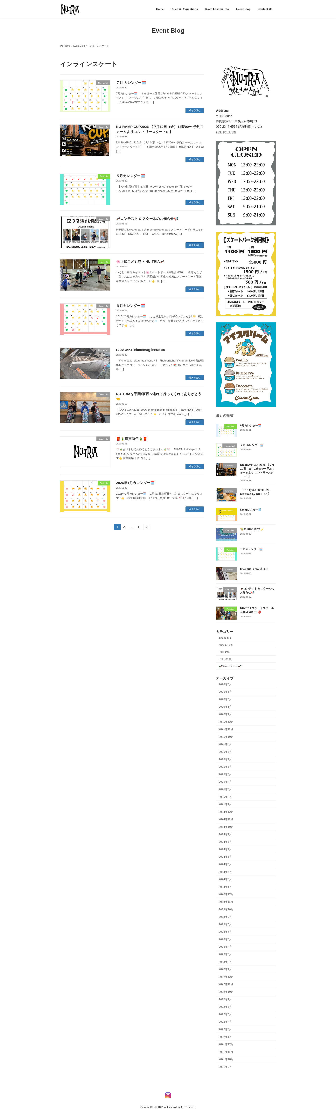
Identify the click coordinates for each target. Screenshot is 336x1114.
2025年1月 (225, 804)
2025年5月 (225, 774)
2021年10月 (226, 1059)
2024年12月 (226, 811)
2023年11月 (226, 901)
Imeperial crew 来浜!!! (254, 568)
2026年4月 (225, 699)
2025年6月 (225, 766)
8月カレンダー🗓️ (250, 425)
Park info (224, 651)
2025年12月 (226, 721)
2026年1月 (225, 714)
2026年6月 (225, 691)
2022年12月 (226, 976)
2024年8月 (225, 841)
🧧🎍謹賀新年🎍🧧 (131, 439)
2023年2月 (225, 961)
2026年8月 (225, 684)
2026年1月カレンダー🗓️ (135, 483)
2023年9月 (225, 916)
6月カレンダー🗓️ (250, 509)
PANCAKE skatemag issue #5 (140, 350)
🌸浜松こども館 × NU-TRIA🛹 (140, 262)
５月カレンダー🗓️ (130, 176)
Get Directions (226, 131)
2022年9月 (225, 999)
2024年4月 (225, 871)
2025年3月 (225, 789)
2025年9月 (225, 744)
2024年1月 (225, 886)
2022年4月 (225, 1021)
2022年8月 (225, 1006)
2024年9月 (225, 834)
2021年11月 (226, 1051)
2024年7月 (225, 849)
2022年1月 (225, 1036)
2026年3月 (225, 706)
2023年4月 (225, 946)
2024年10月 (226, 826)
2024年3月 (225, 879)
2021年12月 (226, 1044)
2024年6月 (225, 856)
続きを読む (194, 110)
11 (139, 527)
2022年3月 (225, 1029)
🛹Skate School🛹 (230, 665)
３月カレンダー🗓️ (130, 306)
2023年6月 (225, 939)
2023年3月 (225, 954)
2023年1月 (225, 969)
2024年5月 (225, 864)
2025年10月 (226, 736)
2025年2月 (225, 796)
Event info (225, 637)
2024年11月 (226, 819)
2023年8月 (225, 924)
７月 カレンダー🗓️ (131, 83)
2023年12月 (226, 894)
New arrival (226, 644)
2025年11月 (226, 729)
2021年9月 (225, 1066)
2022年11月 (226, 984)
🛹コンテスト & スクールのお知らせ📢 (147, 219)
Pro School (225, 658)
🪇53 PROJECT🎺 (251, 529)
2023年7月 (225, 931)
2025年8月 (225, 751)
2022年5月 (225, 1014)
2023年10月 (226, 909)
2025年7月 (225, 759)
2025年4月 (225, 781)
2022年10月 (226, 991)
